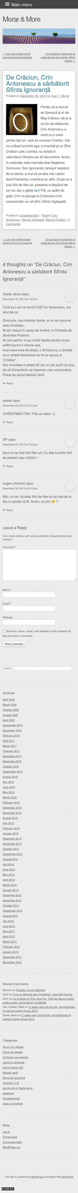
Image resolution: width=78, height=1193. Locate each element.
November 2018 (12, 730)
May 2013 (8, 931)
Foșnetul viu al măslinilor (30, 990)
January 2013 (11, 952)
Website (7, 617)
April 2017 (9, 741)
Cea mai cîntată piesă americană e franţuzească (17, 55)
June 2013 (9, 926)
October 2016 (11, 766)
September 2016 (12, 771)
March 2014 (10, 885)
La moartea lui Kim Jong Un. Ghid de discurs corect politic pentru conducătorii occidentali (38, 1000)
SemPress (67, 1176)
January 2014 (11, 890)
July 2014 (8, 864)
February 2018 (11, 735)
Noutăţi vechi (10, 1073)
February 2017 (11, 751)
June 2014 (9, 869)
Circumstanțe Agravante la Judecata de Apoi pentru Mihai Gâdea (58, 57)
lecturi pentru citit (13, 1067)
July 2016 (8, 782)
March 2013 (10, 941)
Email (7, 603)
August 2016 (10, 777)
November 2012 (12, 962)
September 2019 (12, 725)
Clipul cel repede (12, 1052)
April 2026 (9, 699)
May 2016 (8, 792)
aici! (37, 190)
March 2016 (10, 797)
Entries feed (10, 1137)
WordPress (37, 1176)
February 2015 (11, 828)
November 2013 (12, 900)
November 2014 (12, 844)
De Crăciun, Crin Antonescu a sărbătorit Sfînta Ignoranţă (37, 83)
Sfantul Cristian (56, 219)
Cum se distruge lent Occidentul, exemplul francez (42, 994)
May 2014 (8, 875)
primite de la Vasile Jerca (17, 1088)
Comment (9, 547)
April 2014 (9, 880)
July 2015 (8, 823)
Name (7, 590)
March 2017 (10, 746)
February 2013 (11, 947)
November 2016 (12, 761)
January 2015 (11, 833)
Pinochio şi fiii (11, 1083)
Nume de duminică (14, 1078)
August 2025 (10, 715)
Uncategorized (28, 215)
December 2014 (12, 838)
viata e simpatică (13, 1103)
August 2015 (10, 818)
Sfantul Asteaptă (33, 219)
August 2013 (10, 916)
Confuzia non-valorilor (15, 1057)
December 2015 (12, 808)
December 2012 (12, 957)
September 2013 (12, 911)
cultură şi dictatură (13, 1062)
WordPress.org (11, 1147)
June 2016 (9, 787)
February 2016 (11, 802)
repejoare (8, 1093)
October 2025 (11, 710)
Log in (6, 1132)
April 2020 (9, 720)
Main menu (21, 4)
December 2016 (12, 756)
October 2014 (11, 849)
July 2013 (8, 921)
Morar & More (21, 19)
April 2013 (9, 936)
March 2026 (10, 705)
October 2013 (11, 905)
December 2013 (12, 895)
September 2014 (12, 854)
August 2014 (10, 859)
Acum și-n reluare (13, 1047)
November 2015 (12, 813)
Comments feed (12, 1142)
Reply (9, 383)
